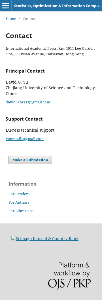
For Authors (18, 202)
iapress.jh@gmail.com (25, 138)
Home (11, 18)
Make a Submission (30, 159)
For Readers (18, 193)
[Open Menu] (5, 5)
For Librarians (20, 210)
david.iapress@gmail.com (28, 102)
